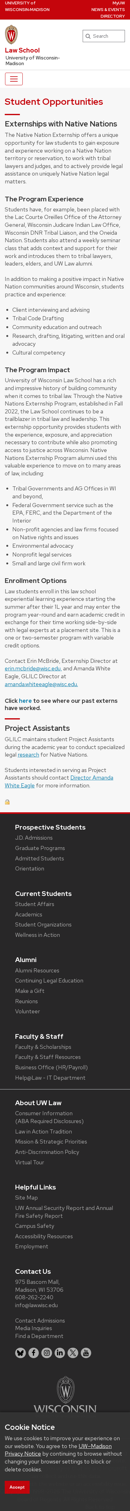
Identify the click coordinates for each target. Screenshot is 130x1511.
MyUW (119, 3)
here (26, 700)
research (28, 754)
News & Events (108, 9)
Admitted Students (39, 858)
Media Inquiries (33, 1328)
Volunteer (27, 1011)
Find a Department (39, 1336)
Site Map (26, 1197)
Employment (31, 1246)
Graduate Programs (40, 848)
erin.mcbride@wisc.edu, (33, 668)
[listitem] (20, 1353)
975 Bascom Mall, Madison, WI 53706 (39, 1285)
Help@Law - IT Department (50, 1077)
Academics (28, 914)
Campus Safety (34, 1225)
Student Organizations (43, 924)
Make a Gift (29, 990)
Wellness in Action (37, 934)
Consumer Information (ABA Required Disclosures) (49, 1117)
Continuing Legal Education (49, 980)
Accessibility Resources (44, 1236)
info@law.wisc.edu (36, 1305)
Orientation (29, 868)
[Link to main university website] (65, 1396)
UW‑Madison (27, 6)
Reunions (26, 1001)
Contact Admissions (40, 1320)
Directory (113, 16)
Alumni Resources (37, 970)
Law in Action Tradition (43, 1131)
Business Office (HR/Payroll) (51, 1067)
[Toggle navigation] (14, 79)
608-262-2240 (34, 1297)
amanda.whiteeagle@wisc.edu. (41, 684)
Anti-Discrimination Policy (47, 1152)
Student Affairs (34, 904)
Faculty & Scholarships (43, 1046)
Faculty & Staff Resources (48, 1056)
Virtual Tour (29, 1162)
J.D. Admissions (34, 837)
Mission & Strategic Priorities (51, 1141)
